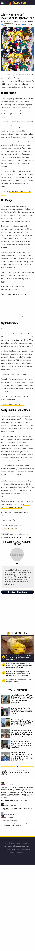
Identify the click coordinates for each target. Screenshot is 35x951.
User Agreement (9, 846)
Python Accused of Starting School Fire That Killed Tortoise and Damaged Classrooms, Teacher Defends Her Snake (19, 657)
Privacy (6, 843)
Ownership (13, 852)
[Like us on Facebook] (20, 538)
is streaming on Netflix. (12, 404)
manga (16, 534)
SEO (27, 534)
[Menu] (2, 2)
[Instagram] (23, 538)
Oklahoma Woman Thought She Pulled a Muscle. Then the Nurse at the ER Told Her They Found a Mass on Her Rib (21, 711)
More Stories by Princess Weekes (17, 592)
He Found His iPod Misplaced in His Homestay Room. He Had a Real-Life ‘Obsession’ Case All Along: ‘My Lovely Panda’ (21, 744)
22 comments (30, 21)
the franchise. (29, 87)
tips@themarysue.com (9, 528)
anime (11, 534)
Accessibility (25, 843)
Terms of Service (15, 843)
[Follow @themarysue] (17, 538)
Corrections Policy (10, 849)
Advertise (27, 840)
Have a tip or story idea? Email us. (20, 771)
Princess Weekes (6, 21)
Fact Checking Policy (23, 849)
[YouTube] (30, 538)
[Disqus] (17, 803)
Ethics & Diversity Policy (22, 846)
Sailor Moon (13, 78)
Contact (20, 852)
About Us (20, 840)
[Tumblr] (27, 538)
